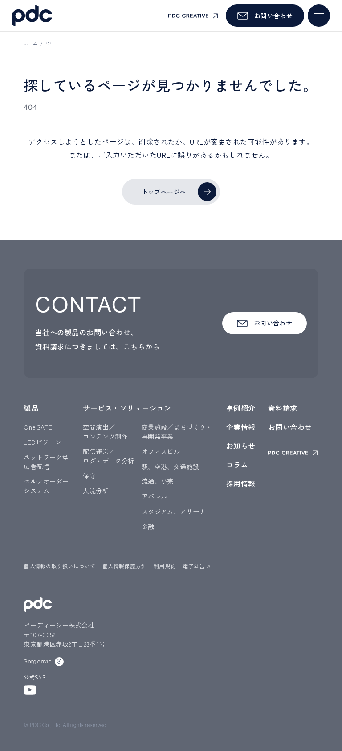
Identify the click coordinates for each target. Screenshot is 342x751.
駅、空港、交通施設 (171, 466)
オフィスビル (161, 451)
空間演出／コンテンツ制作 (105, 431)
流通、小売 (158, 481)
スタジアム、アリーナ (174, 511)
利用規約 (164, 566)
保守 (89, 475)
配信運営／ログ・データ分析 (108, 456)
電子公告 (193, 566)
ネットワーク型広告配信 (46, 462)
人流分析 (96, 490)
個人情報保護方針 (124, 566)
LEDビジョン (42, 442)
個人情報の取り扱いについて (59, 566)
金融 (148, 526)
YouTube (30, 690)
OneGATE (38, 426)
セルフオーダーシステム (46, 486)
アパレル (154, 496)
